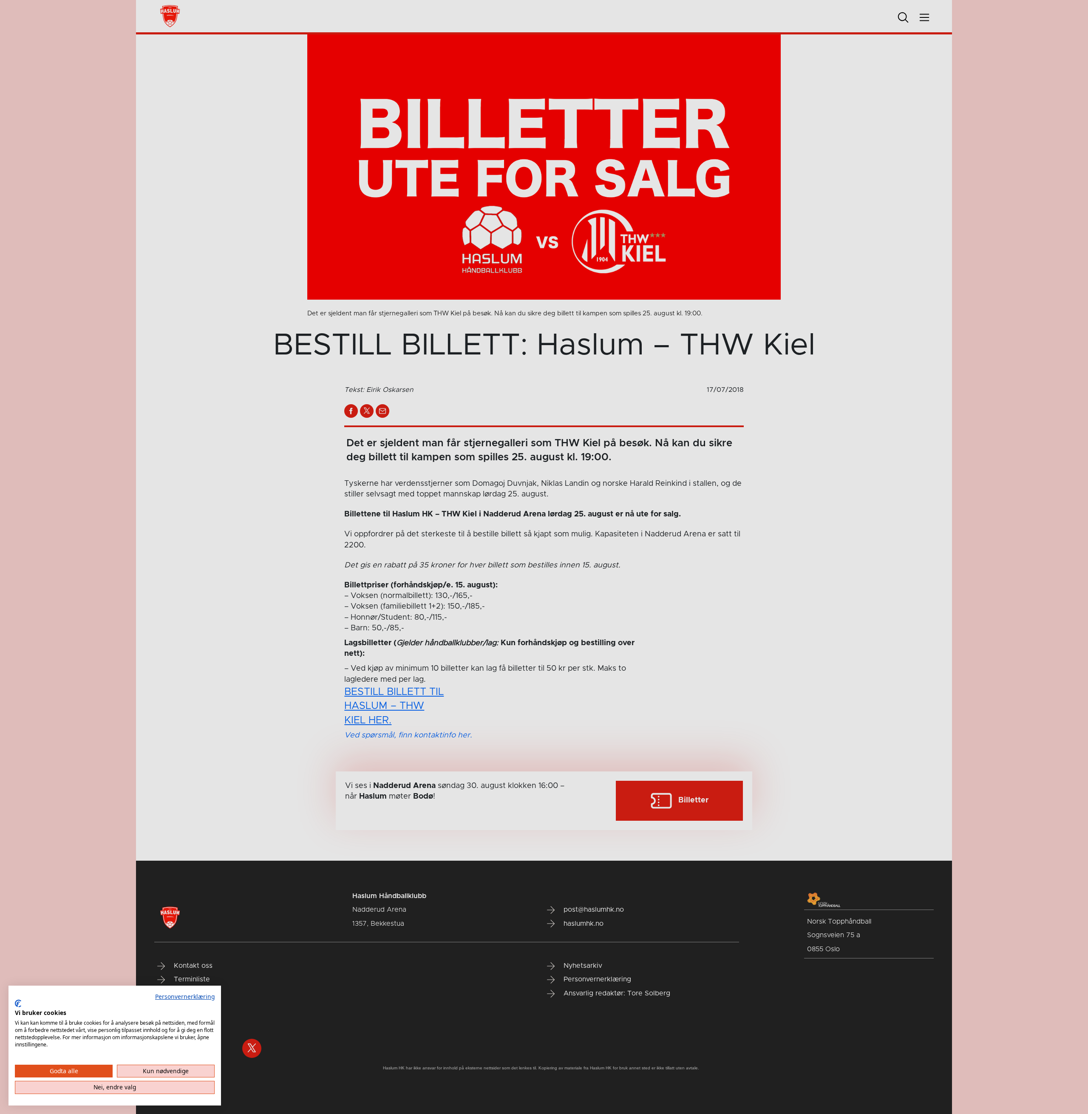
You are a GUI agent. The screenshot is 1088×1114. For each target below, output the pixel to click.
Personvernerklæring (185, 996)
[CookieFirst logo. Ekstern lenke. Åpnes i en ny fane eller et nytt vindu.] (18, 1003)
